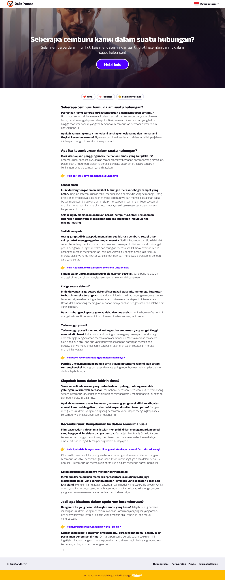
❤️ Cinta (87, 96)
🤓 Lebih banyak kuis (129, 96)
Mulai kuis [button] (112, 64)
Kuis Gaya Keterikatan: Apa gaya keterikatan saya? (96, 357)
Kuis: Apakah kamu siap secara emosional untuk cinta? (98, 267)
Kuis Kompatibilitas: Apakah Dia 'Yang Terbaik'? (94, 526)
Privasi (192, 564)
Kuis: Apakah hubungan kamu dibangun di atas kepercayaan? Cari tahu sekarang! (113, 449)
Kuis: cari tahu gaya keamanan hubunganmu (92, 175)
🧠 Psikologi (105, 96)
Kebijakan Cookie (208, 564)
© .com (17, 564)
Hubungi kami (161, 564)
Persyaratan (179, 564)
